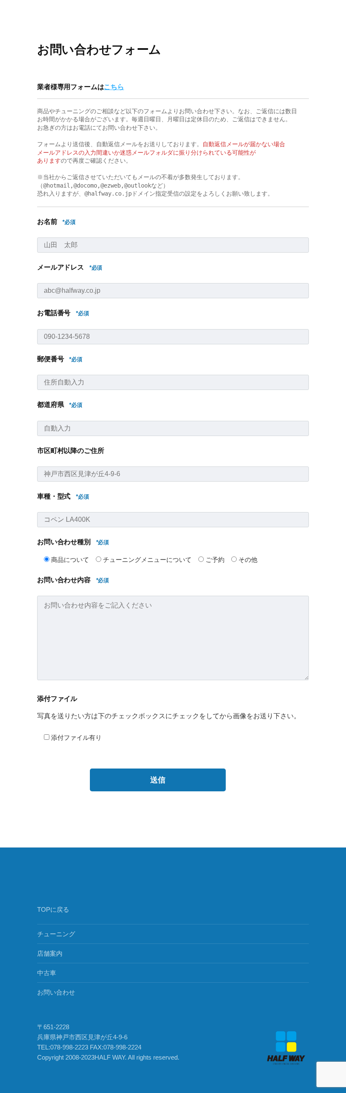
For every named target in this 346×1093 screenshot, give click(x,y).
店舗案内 (49, 953)
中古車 (46, 972)
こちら (114, 86)
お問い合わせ (56, 992)
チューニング (56, 934)
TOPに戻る (53, 909)
